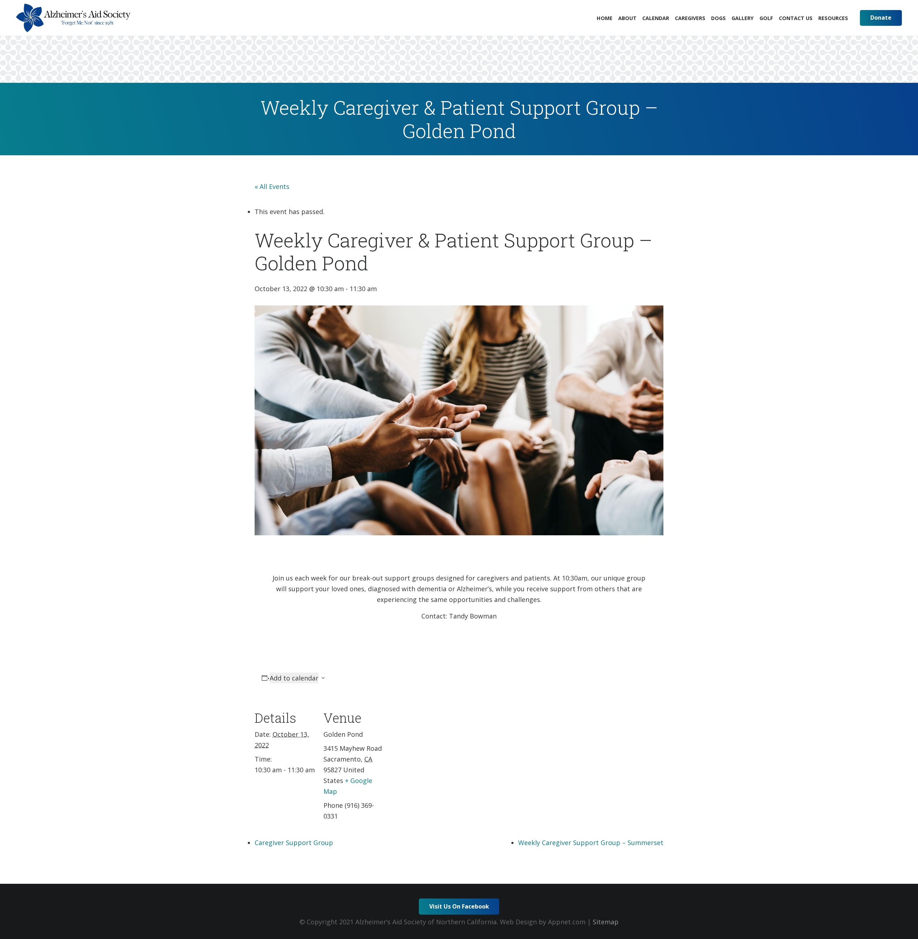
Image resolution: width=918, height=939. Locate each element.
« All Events (272, 186)
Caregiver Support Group (294, 842)
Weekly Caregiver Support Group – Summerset (590, 842)
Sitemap (606, 921)
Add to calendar (294, 678)
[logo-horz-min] (73, 18)
